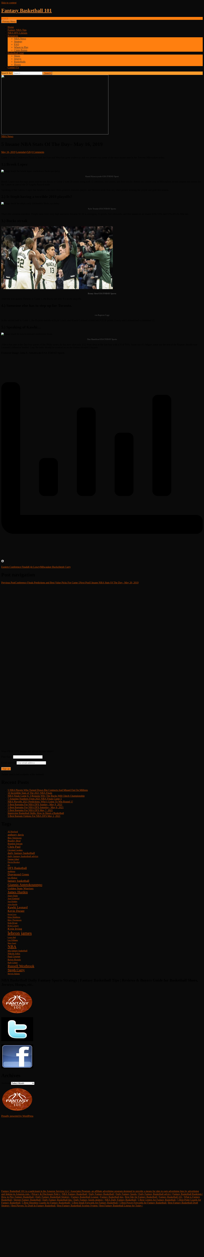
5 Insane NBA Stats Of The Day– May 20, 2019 (109, 582)
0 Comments (37, 152)
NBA (12, 946)
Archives (5, 1083)
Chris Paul (14, 846)
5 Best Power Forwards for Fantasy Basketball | (143, 1202)
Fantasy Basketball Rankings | (187, 1194)
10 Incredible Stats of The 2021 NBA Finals (30, 793)
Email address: (9, 762)
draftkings (11, 871)
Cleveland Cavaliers (15, 850)
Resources (13, 35)
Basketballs (20, 61)
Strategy (18, 41)
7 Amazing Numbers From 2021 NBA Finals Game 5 (35, 798)
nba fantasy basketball (17, 951)
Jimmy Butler (13, 896)
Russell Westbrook (21, 966)
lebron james (20, 933)
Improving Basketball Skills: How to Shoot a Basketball (36, 813)
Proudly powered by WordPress (17, 1116)
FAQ (16, 44)
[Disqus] (102, 624)
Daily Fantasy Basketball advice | (155, 1194)
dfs (9, 865)
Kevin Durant (16, 911)
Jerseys (17, 58)
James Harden (18, 892)
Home (11, 27)
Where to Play (21, 47)
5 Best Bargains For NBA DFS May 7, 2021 (30, 810)
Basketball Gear (16, 53)
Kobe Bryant (12, 923)
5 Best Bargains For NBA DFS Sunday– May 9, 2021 (35, 804)
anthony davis (16, 834)
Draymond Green (18, 874)
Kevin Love (12, 914)
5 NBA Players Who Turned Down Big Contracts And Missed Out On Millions (48, 790)
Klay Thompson (15, 920)
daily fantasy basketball (21, 853)
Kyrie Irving (15, 928)
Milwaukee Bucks (49, 567)
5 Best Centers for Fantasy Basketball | (157, 1199)
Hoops (17, 64)
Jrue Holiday (12, 902)
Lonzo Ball (12, 937)
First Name (6, 756)
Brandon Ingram (15, 843)
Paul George (14, 956)
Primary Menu (9, 21)
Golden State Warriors (20, 888)
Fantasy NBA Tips (17, 30)
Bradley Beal (14, 840)
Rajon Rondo (14, 959)
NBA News (20, 38)
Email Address (15, 1164)
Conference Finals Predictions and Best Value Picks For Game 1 (40, 582)
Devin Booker (14, 862)
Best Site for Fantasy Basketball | (141, 1197)
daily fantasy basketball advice (23, 856)
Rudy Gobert (13, 963)
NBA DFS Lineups (17, 33)
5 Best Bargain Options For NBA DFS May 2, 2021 (34, 816)
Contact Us (13, 67)
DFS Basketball (17, 868)
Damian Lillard (13, 859)
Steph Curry (64, 567)
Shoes (17, 56)
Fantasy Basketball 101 (26, 10)
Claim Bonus (20, 50)
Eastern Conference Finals (14, 567)
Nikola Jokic (14, 953)
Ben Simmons (15, 838)
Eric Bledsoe (12, 878)
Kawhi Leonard (18, 907)
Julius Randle (12, 904)
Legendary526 (23, 152)
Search (4, 18)
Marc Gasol (12, 943)
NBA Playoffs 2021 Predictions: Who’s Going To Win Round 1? (40, 801)
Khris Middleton (14, 917)
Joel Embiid (13, 898)
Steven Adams (14, 974)
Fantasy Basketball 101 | (171, 1197)
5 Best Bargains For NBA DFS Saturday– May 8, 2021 (36, 807)
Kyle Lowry (34, 567)
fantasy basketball (18, 880)
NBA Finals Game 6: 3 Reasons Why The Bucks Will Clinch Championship (46, 795)
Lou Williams (13, 940)
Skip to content (8, 2)
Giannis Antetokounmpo (25, 885)
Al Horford (13, 831)
